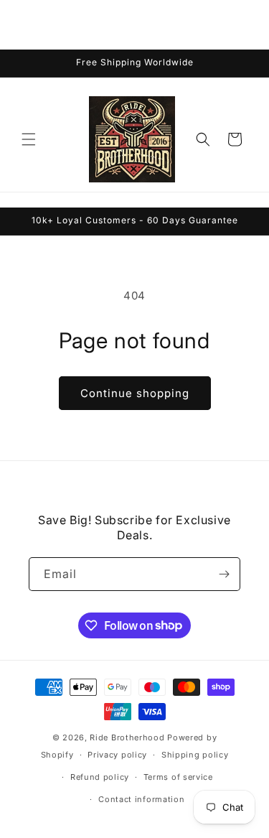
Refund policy (99, 777)
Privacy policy (117, 755)
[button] (28, 139)
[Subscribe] (224, 574)
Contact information (141, 799)
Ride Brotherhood (127, 737)
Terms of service (178, 777)
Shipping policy (195, 755)
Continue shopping (134, 393)
